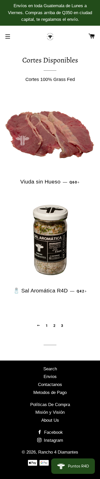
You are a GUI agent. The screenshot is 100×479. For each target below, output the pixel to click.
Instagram (53, 440)
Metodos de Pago (50, 392)
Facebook (53, 432)
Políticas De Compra (50, 404)
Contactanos (50, 384)
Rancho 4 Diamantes (58, 452)
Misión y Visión (50, 412)
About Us (50, 420)
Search (50, 368)
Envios (50, 376)
